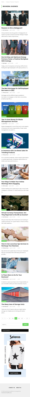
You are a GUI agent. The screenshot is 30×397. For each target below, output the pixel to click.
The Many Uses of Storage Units (12, 304)
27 (27, 318)
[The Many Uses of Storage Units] (15, 294)
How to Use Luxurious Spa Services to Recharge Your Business (14, 245)
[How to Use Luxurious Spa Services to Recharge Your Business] (15, 234)
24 (18, 318)
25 (21, 318)
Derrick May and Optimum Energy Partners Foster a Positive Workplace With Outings (14, 59)
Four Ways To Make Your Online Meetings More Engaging (12, 183)
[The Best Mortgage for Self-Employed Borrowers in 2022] (15, 78)
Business (4, 24)
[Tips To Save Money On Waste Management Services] (15, 109)
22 (12, 318)
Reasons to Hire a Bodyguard (11, 28)
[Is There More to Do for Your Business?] (15, 265)
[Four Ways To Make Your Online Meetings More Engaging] (15, 172)
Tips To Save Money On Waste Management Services (12, 120)
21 (9, 318)
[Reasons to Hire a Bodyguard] (15, 18)
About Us (18, 387)
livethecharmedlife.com (6, 392)
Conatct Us (12, 387)
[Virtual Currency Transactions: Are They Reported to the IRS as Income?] (15, 203)
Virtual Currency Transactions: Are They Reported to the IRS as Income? (14, 214)
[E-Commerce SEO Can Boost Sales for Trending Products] (15, 140)
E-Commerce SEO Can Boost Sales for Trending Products (14, 151)
